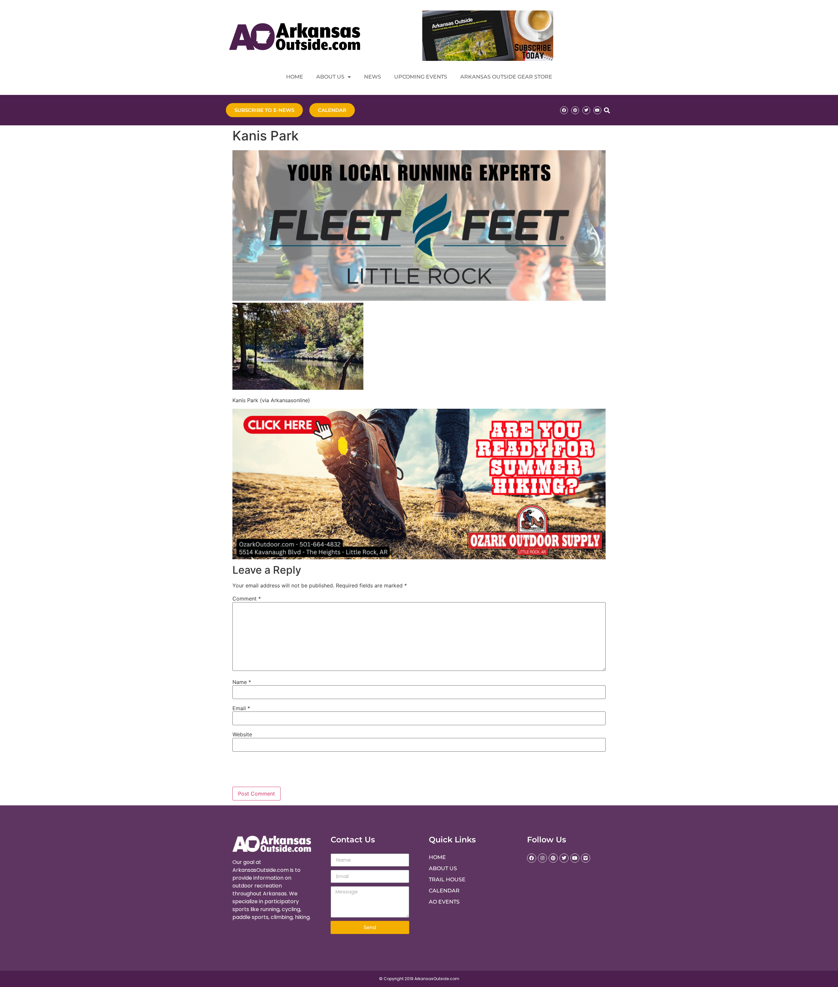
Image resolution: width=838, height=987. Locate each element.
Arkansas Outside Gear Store (506, 77)
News (372, 77)
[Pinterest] (575, 110)
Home (294, 77)
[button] (606, 110)
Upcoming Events (420, 77)
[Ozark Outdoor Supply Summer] (419, 557)
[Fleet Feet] (419, 299)
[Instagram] (542, 858)
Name (241, 682)
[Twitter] (586, 110)
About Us (330, 77)
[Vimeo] (585, 858)
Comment (246, 598)
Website (242, 734)
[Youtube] (597, 110)
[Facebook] (564, 110)
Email (241, 708)
